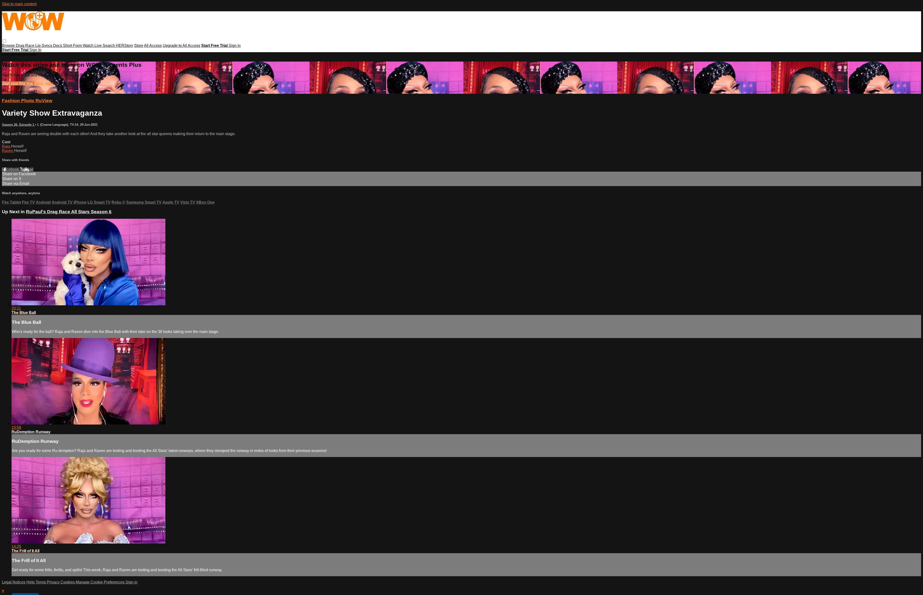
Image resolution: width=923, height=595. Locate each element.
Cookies (68, 582)
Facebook (11, 169)
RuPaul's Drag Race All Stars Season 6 (69, 211)
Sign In (35, 50)
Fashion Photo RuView (27, 100)
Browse (9, 46)
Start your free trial (18, 83)
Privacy (54, 582)
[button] (4, 41)
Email (28, 169)
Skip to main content (19, 4)
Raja (6, 146)
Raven (8, 151)
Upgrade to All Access (181, 46)
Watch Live (93, 46)
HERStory (124, 46)
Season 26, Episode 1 (18, 124)
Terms (41, 582)
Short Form (73, 46)
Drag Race (25, 46)
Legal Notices (13, 582)
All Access (153, 46)
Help (31, 582)
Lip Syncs (44, 46)
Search (109, 46)
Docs (58, 46)
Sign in (235, 46)
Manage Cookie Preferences (100, 582)
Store (138, 46)
